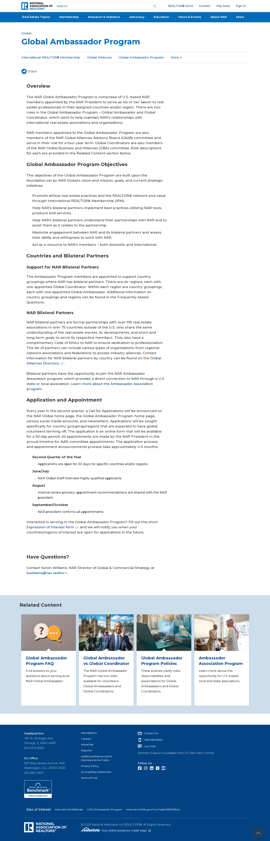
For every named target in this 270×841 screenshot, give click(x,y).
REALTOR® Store (180, 6)
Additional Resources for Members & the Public (96, 758)
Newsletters (89, 732)
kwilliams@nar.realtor (45, 573)
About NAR (218, 17)
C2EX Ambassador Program (104, 809)
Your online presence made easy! (126, 830)
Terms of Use (89, 777)
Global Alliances (99, 57)
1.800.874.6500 (153, 739)
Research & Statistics (104, 17)
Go (155, 6)
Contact (204, 6)
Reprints (86, 750)
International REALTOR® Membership (50, 57)
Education (161, 17)
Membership (69, 17)
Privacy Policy (90, 766)
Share (32, 71)
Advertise (87, 744)
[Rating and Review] (38, 797)
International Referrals (69, 809)
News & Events (189, 17)
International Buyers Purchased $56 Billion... (154, 809)
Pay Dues (223, 6)
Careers (86, 738)
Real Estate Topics (36, 17)
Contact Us (151, 733)
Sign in (241, 6)
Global (26, 33)
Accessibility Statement (96, 771)
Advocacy (136, 17)
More (240, 17)
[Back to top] (258, 833)
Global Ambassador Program (141, 57)
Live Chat (150, 746)
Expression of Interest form (50, 527)
